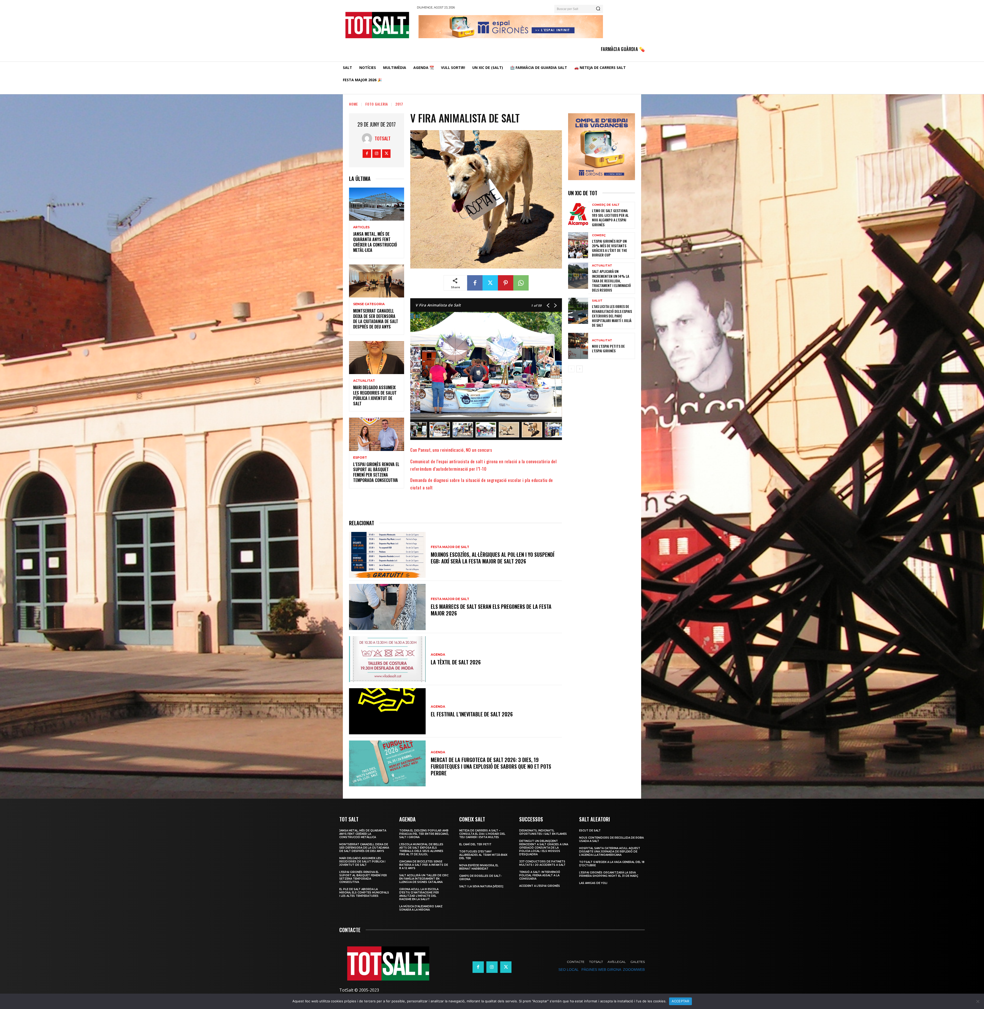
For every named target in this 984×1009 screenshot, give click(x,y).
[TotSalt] (368, 138)
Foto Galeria (376, 104)
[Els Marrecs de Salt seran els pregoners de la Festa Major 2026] (387, 607)
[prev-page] (571, 369)
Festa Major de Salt (450, 547)
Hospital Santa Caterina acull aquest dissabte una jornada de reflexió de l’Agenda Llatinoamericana (609, 852)
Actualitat (364, 380)
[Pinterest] (505, 283)
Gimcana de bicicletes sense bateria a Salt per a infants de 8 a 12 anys (423, 865)
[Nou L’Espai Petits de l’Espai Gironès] (578, 346)
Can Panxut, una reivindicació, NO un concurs (451, 450)
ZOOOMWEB (634, 969)
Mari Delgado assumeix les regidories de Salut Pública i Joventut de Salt (375, 395)
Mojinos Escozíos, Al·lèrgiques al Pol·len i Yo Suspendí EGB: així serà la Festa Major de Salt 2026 (492, 558)
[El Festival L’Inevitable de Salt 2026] (387, 711)
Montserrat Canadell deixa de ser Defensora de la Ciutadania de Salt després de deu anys (375, 319)
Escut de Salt (590, 830)
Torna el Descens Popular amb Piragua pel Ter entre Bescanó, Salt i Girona (424, 834)
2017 (399, 104)
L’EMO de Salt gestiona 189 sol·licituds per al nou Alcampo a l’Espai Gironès (610, 217)
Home (353, 104)
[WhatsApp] (521, 283)
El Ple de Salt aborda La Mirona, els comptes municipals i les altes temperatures (364, 893)
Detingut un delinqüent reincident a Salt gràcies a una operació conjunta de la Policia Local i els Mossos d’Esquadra (543, 847)
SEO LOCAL (568, 969)
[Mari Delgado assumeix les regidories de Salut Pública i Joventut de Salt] (376, 357)
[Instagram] (376, 153)
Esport (360, 457)
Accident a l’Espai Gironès (539, 886)
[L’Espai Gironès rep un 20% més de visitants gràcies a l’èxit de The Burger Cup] (578, 245)
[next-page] (579, 369)
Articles (361, 227)
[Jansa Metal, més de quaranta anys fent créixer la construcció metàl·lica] (376, 204)
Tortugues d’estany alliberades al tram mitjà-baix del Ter (483, 855)
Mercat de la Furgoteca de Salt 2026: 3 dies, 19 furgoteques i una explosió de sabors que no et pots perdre (491, 766)
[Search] (598, 9)
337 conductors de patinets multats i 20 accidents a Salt (542, 863)
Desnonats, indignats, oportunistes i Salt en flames (543, 832)
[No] (977, 1001)
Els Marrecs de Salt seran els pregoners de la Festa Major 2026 (491, 610)
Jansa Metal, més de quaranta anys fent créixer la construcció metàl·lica (375, 242)
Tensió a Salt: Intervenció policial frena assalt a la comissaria (539, 875)
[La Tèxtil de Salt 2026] (387, 659)
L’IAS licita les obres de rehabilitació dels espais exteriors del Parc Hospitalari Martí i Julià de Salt (612, 316)
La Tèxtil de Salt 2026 (456, 662)
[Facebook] (367, 153)
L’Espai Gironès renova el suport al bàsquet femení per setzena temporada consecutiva (376, 472)
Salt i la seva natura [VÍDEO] (481, 886)
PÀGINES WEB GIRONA (601, 969)
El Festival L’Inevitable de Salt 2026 (472, 714)
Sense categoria (369, 304)
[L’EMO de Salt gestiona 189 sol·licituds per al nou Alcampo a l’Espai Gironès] (578, 215)
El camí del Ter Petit (475, 844)
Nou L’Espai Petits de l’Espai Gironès (608, 348)
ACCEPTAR (680, 1001)
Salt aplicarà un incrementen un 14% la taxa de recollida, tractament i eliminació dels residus (611, 281)
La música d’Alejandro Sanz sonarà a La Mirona (421, 908)
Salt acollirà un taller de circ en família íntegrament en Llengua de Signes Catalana (423, 879)
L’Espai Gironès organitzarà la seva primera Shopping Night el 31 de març (608, 874)
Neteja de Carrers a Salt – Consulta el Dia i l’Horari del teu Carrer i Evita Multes (482, 834)
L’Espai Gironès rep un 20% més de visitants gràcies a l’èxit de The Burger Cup (609, 248)
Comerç (599, 235)
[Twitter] (386, 153)
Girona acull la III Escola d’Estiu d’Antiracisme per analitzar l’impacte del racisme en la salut (419, 894)
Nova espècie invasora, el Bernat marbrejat (478, 867)
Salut (597, 300)
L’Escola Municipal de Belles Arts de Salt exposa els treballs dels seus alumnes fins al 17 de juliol (421, 849)
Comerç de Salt (606, 204)
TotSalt (383, 138)
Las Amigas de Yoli (593, 883)
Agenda (438, 654)
